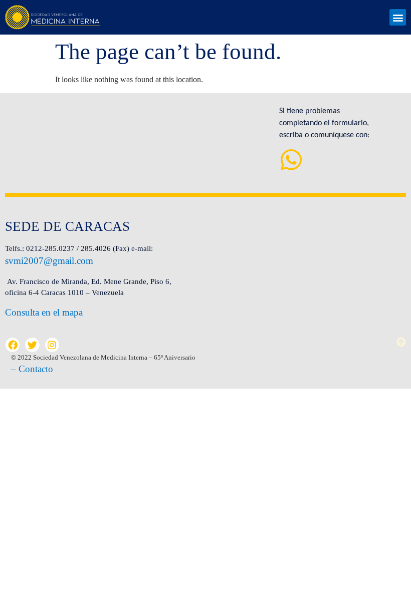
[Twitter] (32, 344)
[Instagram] (52, 344)
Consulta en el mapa (44, 312)
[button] (397, 17)
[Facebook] (12, 344)
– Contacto (32, 369)
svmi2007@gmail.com (49, 260)
